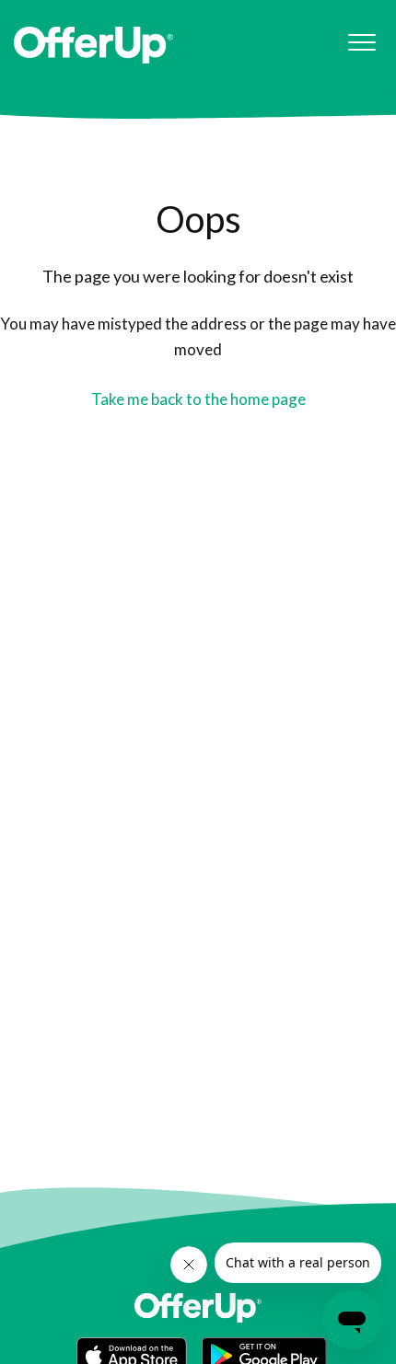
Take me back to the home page (198, 399)
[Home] (93, 45)
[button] (361, 43)
